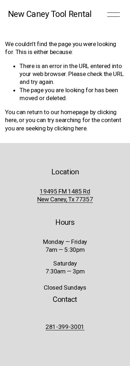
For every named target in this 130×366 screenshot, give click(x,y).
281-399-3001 (65, 326)
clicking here (70, 128)
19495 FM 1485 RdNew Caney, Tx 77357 (65, 195)
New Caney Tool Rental (50, 14)
